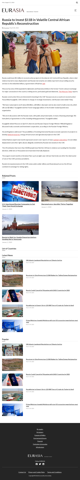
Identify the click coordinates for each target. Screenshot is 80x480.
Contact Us (22, 472)
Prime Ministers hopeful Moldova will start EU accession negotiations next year (52, 321)
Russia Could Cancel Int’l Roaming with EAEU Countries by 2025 (48, 290)
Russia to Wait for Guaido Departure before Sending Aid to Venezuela (19, 238)
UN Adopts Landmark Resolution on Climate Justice (44, 260)
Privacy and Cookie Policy (36, 472)
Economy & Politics (40, 435)
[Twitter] (40, 464)
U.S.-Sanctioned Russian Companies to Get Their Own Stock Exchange (18, 205)
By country (40, 429)
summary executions (60, 140)
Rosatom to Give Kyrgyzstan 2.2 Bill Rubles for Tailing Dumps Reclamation (51, 275)
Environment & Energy (40, 438)
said (43, 83)
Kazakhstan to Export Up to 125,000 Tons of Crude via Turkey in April (50, 305)
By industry (40, 432)
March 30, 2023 (30, 262)
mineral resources (14, 134)
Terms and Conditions (54, 472)
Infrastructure (40, 447)
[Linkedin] (43, 464)
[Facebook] (37, 464)
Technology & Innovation (40, 444)
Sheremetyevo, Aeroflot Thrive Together (57, 204)
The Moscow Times (65, 91)
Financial (40, 441)
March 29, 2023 (30, 277)
